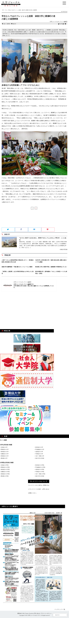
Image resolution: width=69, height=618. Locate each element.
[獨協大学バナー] (12, 403)
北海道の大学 (4, 447)
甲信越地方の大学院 (40, 467)
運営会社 (19, 613)
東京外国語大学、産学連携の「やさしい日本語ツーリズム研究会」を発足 (51, 272)
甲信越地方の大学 (39, 449)
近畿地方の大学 (4, 453)
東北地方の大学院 (39, 465)
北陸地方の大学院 (39, 469)
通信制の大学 (4, 458)
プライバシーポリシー (46, 613)
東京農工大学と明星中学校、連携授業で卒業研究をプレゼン (51, 266)
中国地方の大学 (39, 453)
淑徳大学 (14, 23)
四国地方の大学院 (5, 474)
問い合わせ (37, 613)
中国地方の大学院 (39, 471)
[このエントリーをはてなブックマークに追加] (63, 24)
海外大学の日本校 (39, 458)
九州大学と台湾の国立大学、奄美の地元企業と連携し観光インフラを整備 (51, 261)
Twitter (26, 613)
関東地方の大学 (4, 449)
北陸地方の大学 (39, 451)
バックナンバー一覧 (59, 609)
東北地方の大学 (39, 447)
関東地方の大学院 (5, 467)
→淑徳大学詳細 (63, 249)
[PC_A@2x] (25, 432)
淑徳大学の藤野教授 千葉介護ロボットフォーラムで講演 (17, 266)
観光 (5, 23)
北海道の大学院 (4, 465)
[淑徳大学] (9, 243)
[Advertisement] (34, 221)
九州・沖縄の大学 (39, 456)
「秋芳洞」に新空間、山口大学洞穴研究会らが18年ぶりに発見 (17, 272)
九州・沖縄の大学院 (40, 474)
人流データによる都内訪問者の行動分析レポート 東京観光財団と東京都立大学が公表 (17, 261)
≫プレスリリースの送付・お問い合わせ (38, 489)
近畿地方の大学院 (5, 471)
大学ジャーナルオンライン (34, 615)
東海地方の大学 (4, 451)
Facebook (31, 613)
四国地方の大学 (4, 456)
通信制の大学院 (4, 476)
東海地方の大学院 (5, 469)
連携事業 (8, 23)
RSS (23, 613)
